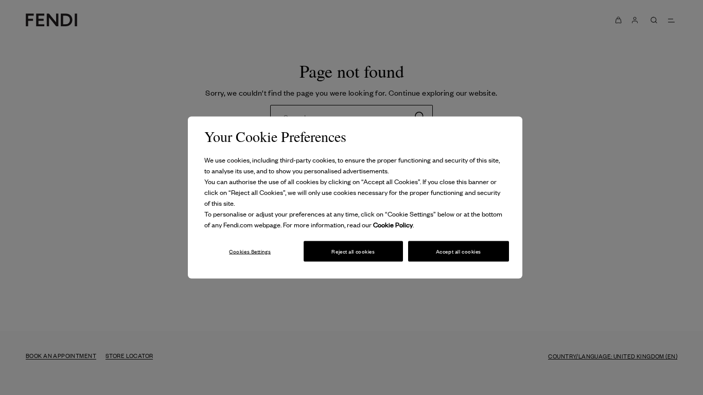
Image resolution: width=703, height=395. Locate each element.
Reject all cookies (353, 250)
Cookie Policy (393, 224)
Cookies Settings (250, 250)
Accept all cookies (458, 250)
